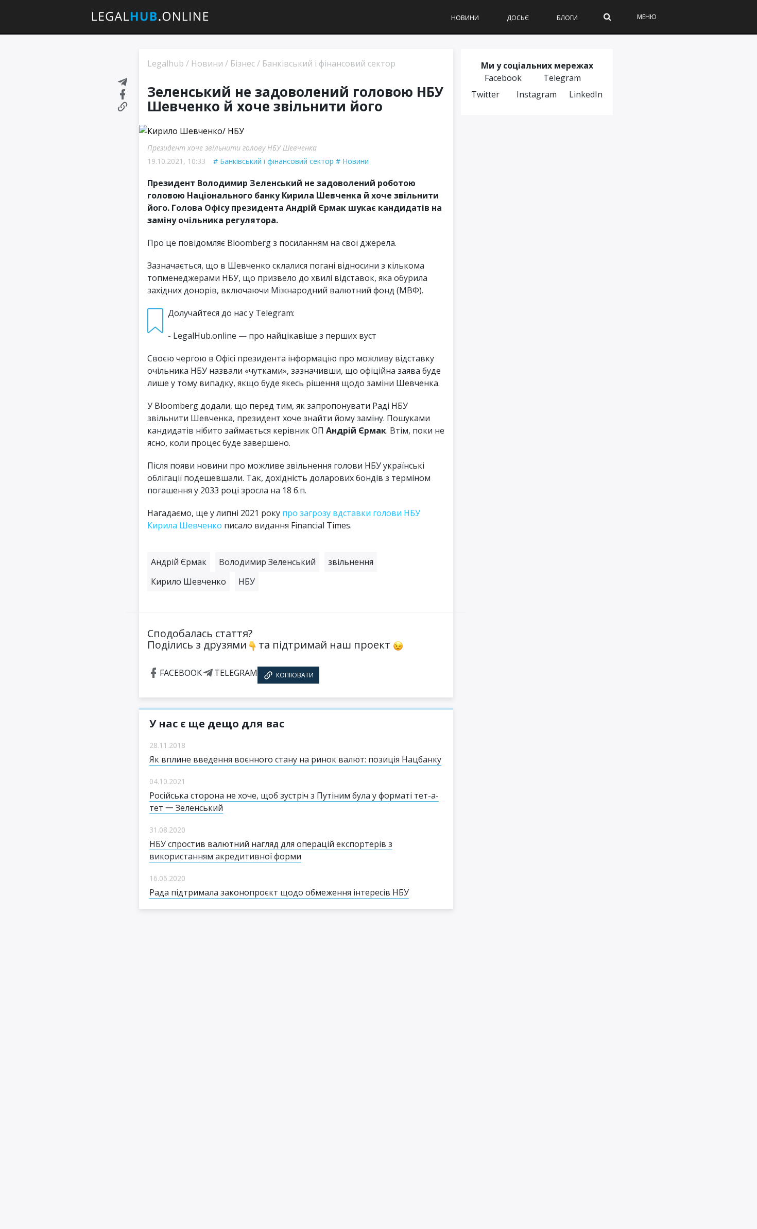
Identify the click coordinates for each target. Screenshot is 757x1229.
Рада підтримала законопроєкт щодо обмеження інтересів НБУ (279, 892)
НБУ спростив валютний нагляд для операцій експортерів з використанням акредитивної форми (270, 850)
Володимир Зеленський (267, 562)
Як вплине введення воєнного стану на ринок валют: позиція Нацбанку (295, 759)
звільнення (350, 562)
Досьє (518, 17)
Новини (465, 17)
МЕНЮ (647, 16)
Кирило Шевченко (188, 581)
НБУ (246, 581)
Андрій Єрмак (179, 562)
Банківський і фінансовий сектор (277, 161)
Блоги (567, 17)
